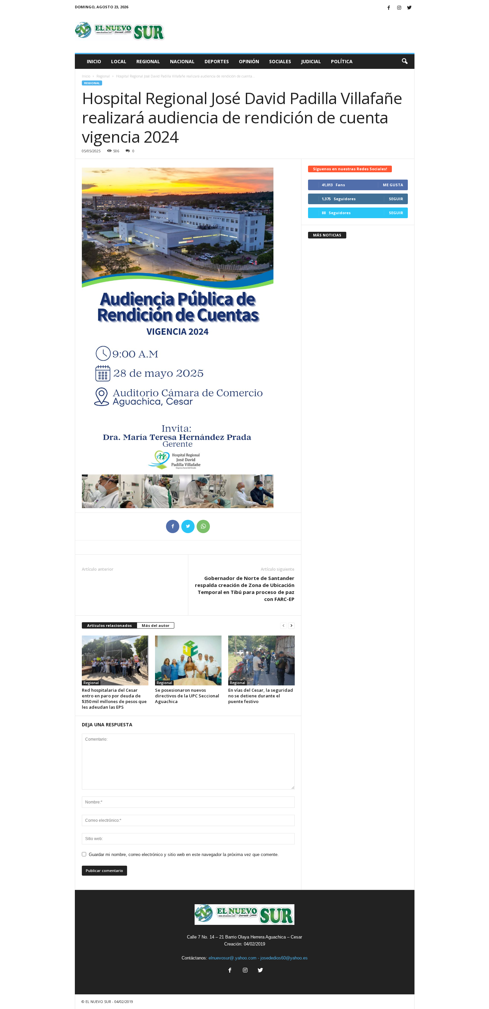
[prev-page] (283, 625)
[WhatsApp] (203, 526)
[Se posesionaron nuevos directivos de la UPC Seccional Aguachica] (188, 660)
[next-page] (291, 625)
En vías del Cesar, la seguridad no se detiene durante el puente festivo (260, 695)
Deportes (217, 61)
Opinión (249, 61)
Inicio (94, 61)
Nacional (182, 61)
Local (118, 61)
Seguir (396, 198)
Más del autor (155, 625)
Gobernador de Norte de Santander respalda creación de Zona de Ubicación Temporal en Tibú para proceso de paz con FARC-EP (244, 588)
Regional (148, 61)
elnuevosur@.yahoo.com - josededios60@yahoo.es (258, 957)
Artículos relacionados (109, 625)
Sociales (280, 61)
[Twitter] (409, 8)
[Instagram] (399, 8)
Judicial (311, 61)
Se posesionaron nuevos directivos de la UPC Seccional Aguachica (187, 695)
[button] (404, 61)
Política (342, 61)
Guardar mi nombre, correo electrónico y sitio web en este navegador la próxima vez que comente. (184, 854)
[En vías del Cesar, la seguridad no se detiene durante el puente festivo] (261, 660)
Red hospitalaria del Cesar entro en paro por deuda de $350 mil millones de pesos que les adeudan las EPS (114, 698)
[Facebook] (389, 8)
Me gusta (393, 184)
